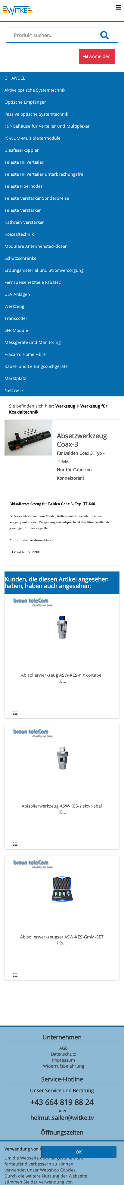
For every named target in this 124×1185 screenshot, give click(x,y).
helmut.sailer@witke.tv (62, 1118)
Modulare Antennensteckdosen (36, 246)
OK (79, 1152)
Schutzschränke (20, 258)
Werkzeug (14, 306)
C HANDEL (15, 78)
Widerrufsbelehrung (63, 1066)
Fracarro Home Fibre (25, 354)
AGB (63, 1048)
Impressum (63, 1060)
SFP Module (16, 330)
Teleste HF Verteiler (24, 162)
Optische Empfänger (25, 102)
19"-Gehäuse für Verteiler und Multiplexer (47, 126)
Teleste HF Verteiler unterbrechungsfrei (45, 174)
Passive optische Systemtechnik (36, 114)
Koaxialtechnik (19, 234)
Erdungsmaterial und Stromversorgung (44, 270)
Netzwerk (14, 390)
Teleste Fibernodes (24, 186)
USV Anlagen (17, 294)
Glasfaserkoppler (22, 150)
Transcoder (16, 318)
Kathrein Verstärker (24, 222)
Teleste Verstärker (23, 210)
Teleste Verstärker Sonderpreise (37, 198)
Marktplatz (15, 378)
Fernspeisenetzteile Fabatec (33, 282)
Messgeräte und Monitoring (33, 342)
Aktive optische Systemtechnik (35, 90)
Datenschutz (63, 1054)
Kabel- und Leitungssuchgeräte (36, 366)
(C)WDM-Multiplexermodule (32, 138)
